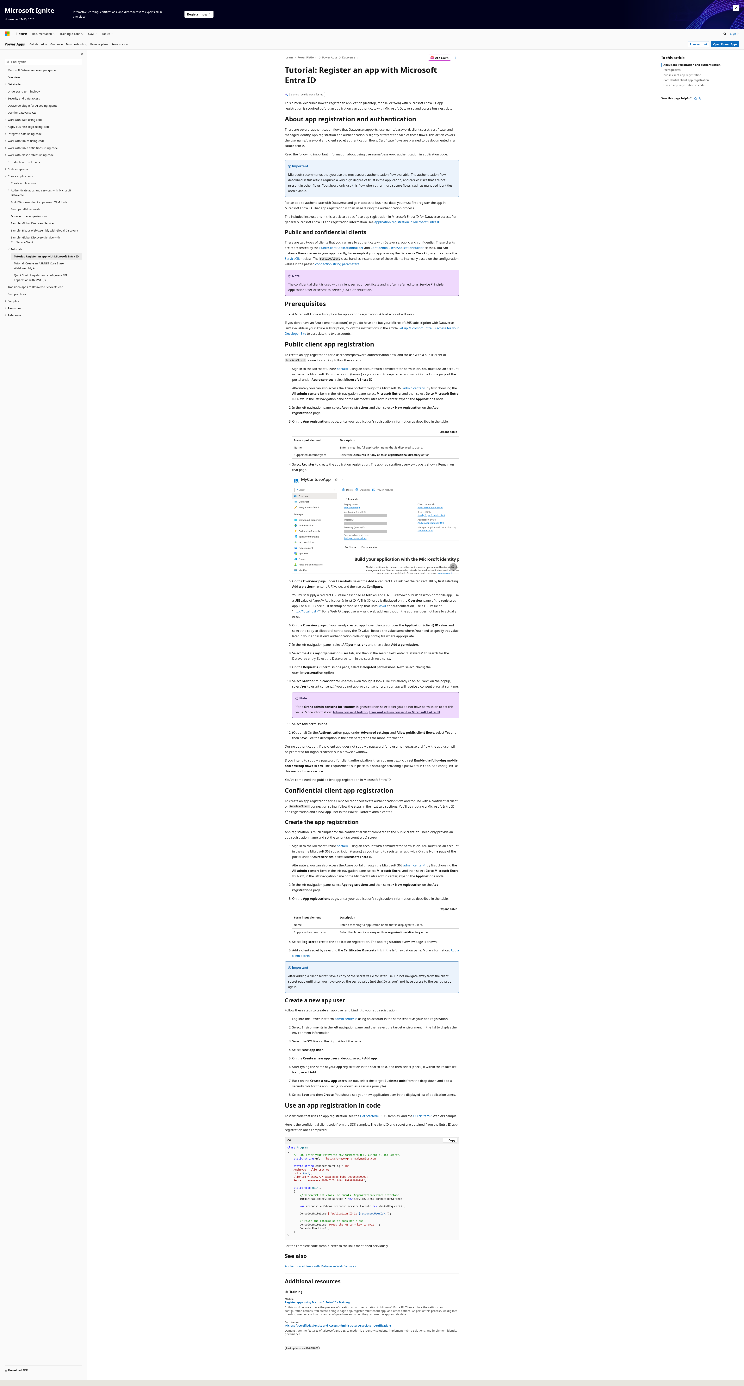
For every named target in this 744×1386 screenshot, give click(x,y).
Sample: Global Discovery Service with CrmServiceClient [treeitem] (35, 240)
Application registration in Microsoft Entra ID (407, 222)
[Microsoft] (7, 33)
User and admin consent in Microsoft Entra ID (404, 712)
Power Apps (330, 57)
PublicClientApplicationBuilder (341, 248)
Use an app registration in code (683, 85)
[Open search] (725, 33)
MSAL (382, 606)
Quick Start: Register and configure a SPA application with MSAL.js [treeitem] (40, 277)
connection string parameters (337, 264)
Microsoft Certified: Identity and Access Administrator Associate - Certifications (338, 1325)
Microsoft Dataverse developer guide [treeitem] (32, 70)
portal (341, 369)
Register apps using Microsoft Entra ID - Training (317, 1302)
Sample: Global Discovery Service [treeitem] (32, 223)
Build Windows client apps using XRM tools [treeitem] (39, 202)
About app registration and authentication (692, 65)
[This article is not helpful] (700, 98)
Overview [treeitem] (14, 77)
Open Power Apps (725, 44)
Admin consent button (350, 712)
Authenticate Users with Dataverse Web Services (320, 1266)
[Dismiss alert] (736, 8)
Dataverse (348, 57)
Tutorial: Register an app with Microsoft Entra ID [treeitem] (46, 256)
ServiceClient (294, 258)
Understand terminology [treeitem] (24, 91)
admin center (413, 388)
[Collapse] (82, 54)
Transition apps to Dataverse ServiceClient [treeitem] (35, 287)
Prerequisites (672, 70)
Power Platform (307, 57)
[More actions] (455, 58)
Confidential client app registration (686, 80)
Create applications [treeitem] (23, 183)
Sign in (734, 33)
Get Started (368, 1116)
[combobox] (43, 62)
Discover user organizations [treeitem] (29, 216)
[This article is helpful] (695, 98)
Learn (289, 57)
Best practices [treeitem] (17, 294)
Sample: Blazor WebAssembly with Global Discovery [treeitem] (44, 230)
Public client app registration (682, 75)
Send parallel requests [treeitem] (25, 209)
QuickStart (421, 1116)
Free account (698, 44)
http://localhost (305, 611)
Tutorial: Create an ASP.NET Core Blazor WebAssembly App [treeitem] (39, 266)
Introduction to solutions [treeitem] (24, 162)
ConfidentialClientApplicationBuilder (397, 248)
